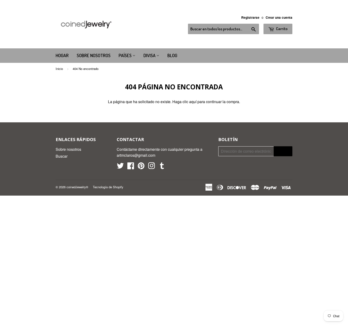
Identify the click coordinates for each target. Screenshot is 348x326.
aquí (192, 101)
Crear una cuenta (279, 17)
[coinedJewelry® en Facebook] (130, 167)
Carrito (281, 28)
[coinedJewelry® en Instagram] (151, 167)
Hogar (62, 55)
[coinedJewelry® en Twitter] (120, 167)
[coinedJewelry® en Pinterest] (141, 167)
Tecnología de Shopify (108, 187)
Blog (172, 55)
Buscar (61, 156)
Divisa (149, 55)
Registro (283, 151)
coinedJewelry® (77, 187)
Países (126, 55)
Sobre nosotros (94, 55)
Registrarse (250, 17)
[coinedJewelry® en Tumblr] (161, 167)
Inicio (59, 68)
